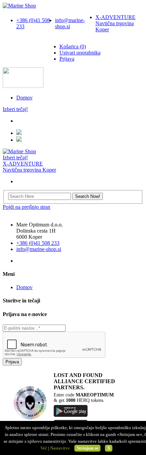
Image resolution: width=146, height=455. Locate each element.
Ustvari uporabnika (80, 53)
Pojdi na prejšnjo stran (26, 207)
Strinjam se (87, 448)
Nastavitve (60, 448)
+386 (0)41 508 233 (37, 243)
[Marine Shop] (19, 6)
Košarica (72, 46)
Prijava (66, 59)
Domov (24, 97)
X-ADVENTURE (115, 23)
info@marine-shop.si (38, 249)
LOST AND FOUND (78, 375)
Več (43, 448)
